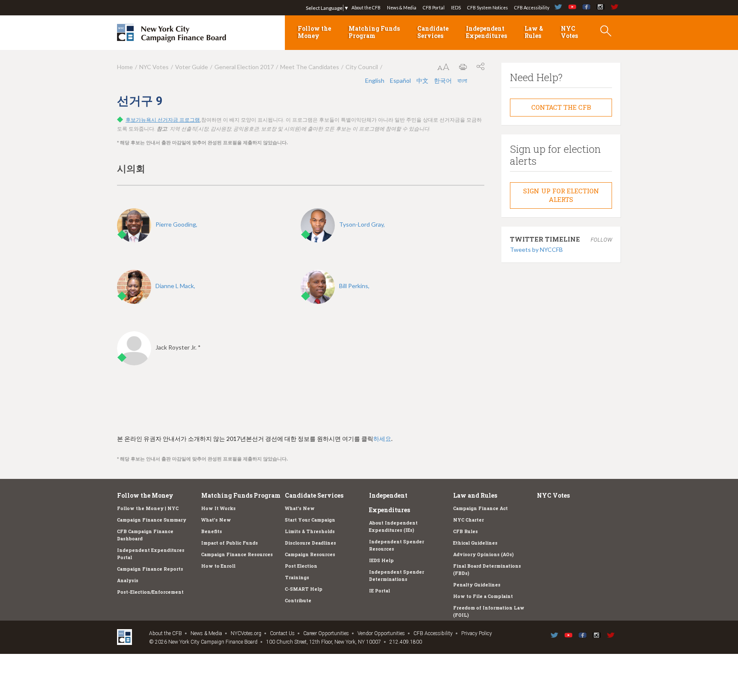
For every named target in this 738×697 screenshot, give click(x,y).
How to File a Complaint (483, 596)
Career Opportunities (326, 633)
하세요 (382, 438)
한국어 (443, 80)
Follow (601, 239)
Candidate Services (432, 32)
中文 (423, 80)
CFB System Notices (487, 7)
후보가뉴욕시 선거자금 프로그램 (163, 120)
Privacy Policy (476, 633)
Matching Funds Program (374, 32)
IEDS (456, 7)
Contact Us (282, 633)
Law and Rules (475, 495)
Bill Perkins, (354, 285)
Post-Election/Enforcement (150, 592)
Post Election (301, 566)
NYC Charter (468, 520)
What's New (216, 520)
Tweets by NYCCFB (536, 249)
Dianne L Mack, (175, 285)
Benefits (211, 531)
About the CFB (366, 7)
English (375, 80)
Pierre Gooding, (176, 224)
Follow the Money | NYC (148, 508)
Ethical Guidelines (475, 543)
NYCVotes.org (246, 633)
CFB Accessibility (531, 7)
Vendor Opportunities (381, 633)
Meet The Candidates (309, 66)
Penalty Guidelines (477, 585)
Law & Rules (533, 32)
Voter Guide (191, 66)
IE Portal (379, 591)
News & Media (401, 7)
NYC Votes (569, 32)
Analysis (127, 580)
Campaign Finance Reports (150, 569)
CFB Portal (434, 7)
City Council (362, 66)
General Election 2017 (244, 66)
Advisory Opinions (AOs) (483, 554)
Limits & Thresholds (310, 531)
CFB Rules (465, 531)
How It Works (218, 508)
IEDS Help (381, 560)
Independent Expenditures (486, 32)
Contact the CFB (561, 107)
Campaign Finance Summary (151, 520)
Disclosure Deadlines (310, 543)
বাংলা (462, 80)
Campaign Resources (310, 554)
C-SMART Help (303, 589)
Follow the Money (314, 32)
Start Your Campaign (310, 520)
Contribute (298, 601)
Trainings (297, 577)
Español (401, 80)
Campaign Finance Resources (237, 554)
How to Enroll (218, 566)
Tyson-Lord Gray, (362, 224)
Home (125, 66)
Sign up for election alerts (561, 195)
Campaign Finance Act (480, 508)
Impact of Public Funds (229, 543)
